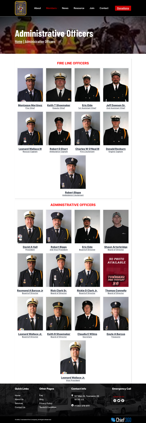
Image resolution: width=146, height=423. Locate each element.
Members (51, 8)
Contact (104, 8)
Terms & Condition (47, 407)
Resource (79, 8)
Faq (41, 395)
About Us (19, 399)
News (65, 8)
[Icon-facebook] (122, 400)
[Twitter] (118, 400)
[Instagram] (114, 400)
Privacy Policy (45, 403)
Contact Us (20, 407)
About (37, 8)
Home (18, 41)
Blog (41, 399)
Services (19, 403)
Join (92, 8)
